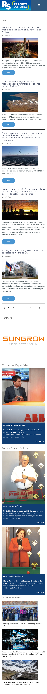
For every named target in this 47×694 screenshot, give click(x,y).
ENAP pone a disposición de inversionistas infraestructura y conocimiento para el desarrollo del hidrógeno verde (23, 191)
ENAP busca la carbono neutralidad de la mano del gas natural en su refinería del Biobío (22, 29)
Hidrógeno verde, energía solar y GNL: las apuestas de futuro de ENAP (22, 251)
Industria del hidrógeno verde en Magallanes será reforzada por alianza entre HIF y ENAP (21, 83)
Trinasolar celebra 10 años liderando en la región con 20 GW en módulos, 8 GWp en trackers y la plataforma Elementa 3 (23, 654)
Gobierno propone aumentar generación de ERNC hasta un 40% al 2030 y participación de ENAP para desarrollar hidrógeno (23, 136)
